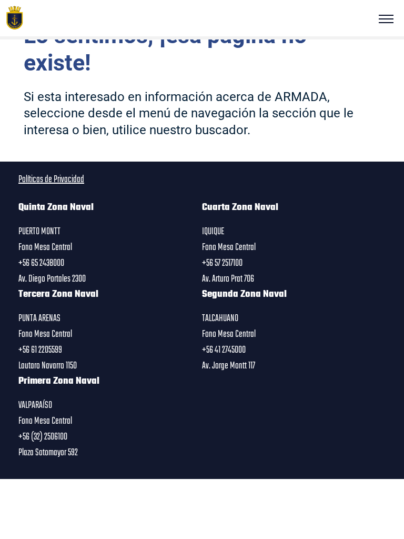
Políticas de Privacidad (51, 179)
